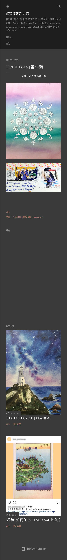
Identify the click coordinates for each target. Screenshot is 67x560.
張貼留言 (17, 424)
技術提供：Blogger (36, 548)
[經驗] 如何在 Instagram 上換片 (33, 520)
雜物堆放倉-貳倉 (17, 13)
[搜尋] (59, 5)
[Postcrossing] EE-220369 (28, 418)
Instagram (37, 217)
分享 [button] (8, 212)
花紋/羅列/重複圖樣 (22, 217)
